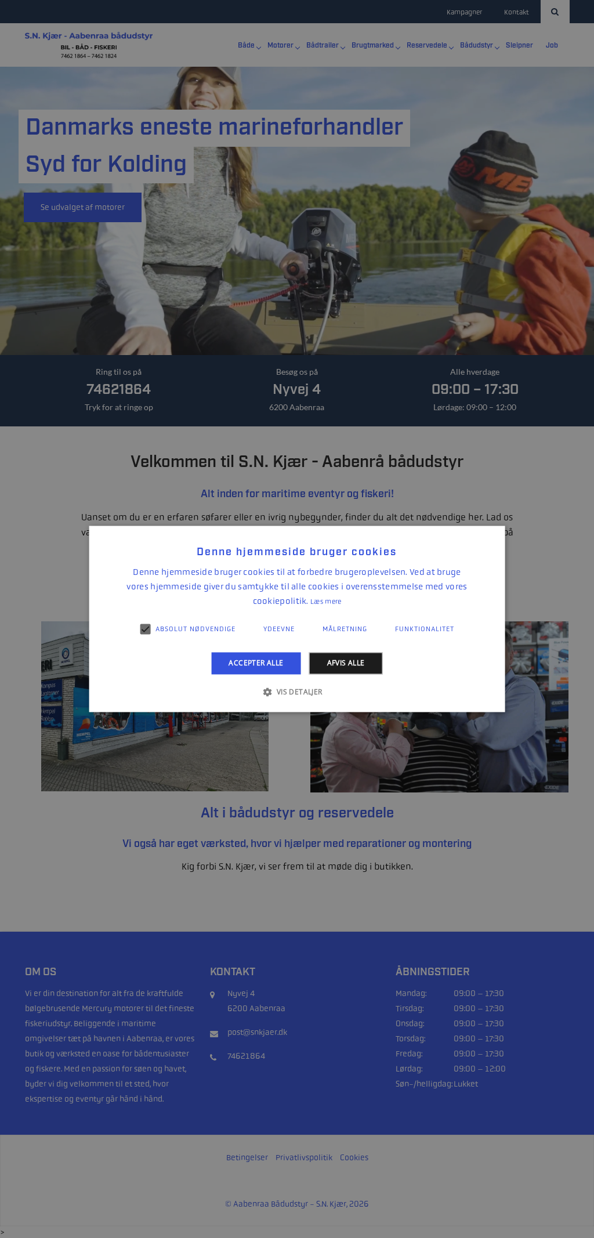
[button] (296, 692)
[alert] (297, 619)
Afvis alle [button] (346, 663)
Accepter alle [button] (256, 663)
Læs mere (325, 601)
